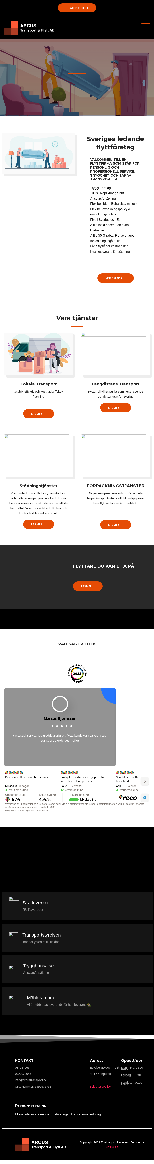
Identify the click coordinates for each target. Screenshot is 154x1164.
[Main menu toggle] (145, 27)
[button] (77, 8)
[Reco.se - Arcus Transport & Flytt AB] (77, 673)
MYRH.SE (112, 1147)
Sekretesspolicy (100, 1086)
